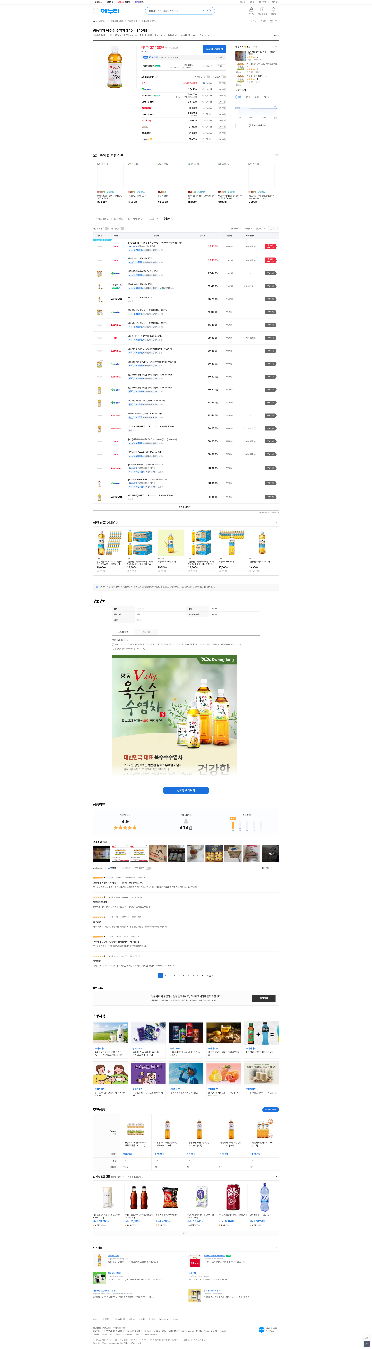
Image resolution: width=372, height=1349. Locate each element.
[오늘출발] (235, 228)
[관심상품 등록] (105, 1208)
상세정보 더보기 (186, 790)
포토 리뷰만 (139, 868)
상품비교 (109, 1208)
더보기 (274, 35)
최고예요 (97, 922)
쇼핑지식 (110, 2)
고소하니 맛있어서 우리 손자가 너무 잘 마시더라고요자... (118, 882)
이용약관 (106, 1319)
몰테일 (251, 2)
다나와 (242, 2)
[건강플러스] (98, 2)
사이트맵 (176, 1319)
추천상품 (168, 218)
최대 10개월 (248, 286)
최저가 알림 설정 (259, 125)
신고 (161, 250)
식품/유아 (102, 21)
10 (202, 976)
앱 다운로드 (271, 1329)
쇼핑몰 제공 (123, 632)
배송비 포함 (199, 77)
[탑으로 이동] (367, 1344)
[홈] (94, 21)
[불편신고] (367, 1338)
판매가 (202, 236)
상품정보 (118, 218)
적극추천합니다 (100, 902)
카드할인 (216, 77)
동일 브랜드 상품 (270, 1109)
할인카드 (258, 228)
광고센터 (152, 1319)
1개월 (239, 97)
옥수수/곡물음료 (148, 21)
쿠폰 (130, 430)
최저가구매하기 (270, 246)
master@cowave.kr (149, 1334)
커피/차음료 (132, 21)
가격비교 (101, 218)
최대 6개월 (249, 246)
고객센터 (142, 1319)
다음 (209, 976)
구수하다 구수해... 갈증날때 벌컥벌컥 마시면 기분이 (116, 941)
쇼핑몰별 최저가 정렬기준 (156, 77)
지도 (139, 2)
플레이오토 (262, 2)
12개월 (267, 97)
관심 (254, 21)
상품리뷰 (136, 218)
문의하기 (264, 998)
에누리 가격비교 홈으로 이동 (110, 11)
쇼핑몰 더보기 (185, 507)
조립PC (124, 2)
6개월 (257, 97)
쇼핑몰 (247, 228)
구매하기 (221, 66)
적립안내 (219, 57)
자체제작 (146, 632)
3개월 (248, 97)
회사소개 (96, 1319)
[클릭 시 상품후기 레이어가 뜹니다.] (101, 853)
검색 (209, 11)
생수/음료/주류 (117, 21)
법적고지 (132, 1319)
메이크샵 (274, 2)
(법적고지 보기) (209, 587)
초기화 (275, 228)
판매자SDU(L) (164, 1319)
